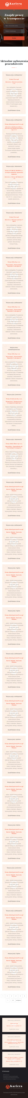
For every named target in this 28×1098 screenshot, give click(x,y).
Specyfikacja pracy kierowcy (9, 1079)
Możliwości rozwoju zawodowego (10, 1076)
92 (13, 1000)
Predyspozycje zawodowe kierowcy (11, 1077)
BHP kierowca (6, 1075)
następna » (18, 1000)
